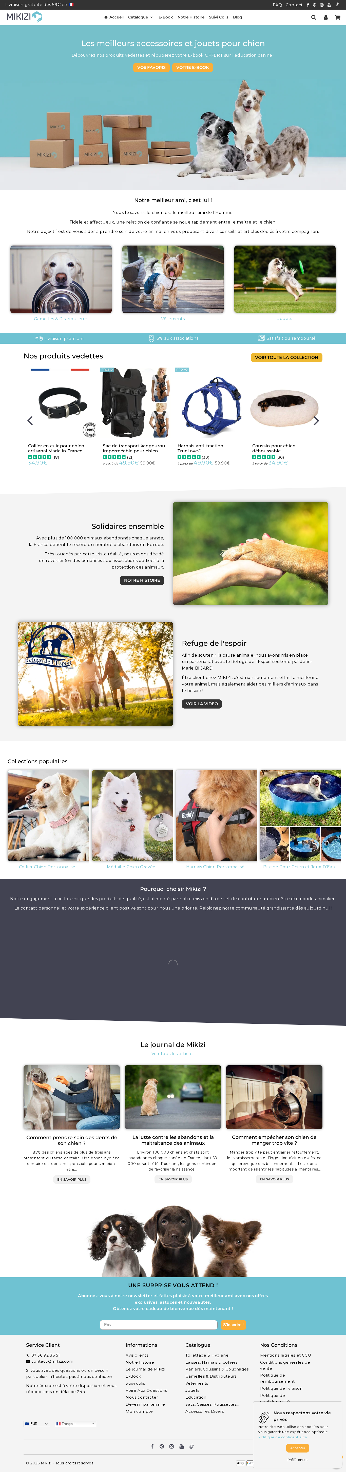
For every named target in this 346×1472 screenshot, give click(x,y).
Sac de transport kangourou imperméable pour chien (134, 448)
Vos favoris (151, 67)
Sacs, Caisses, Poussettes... (212, 1404)
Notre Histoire (191, 17)
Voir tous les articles (173, 1053)
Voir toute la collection (286, 357)
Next (316, 420)
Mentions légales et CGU (285, 1355)
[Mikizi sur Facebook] (308, 5)
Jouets (192, 1390)
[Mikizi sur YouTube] (330, 5)
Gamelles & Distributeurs (210, 1376)
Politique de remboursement (277, 1378)
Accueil (116, 17)
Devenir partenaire (145, 1404)
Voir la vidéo (202, 703)
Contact (294, 5)
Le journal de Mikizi (145, 1369)
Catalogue (138, 17)
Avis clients (137, 1355)
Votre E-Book (192, 67)
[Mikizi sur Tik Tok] (337, 5)
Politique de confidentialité (275, 1398)
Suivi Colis (218, 17)
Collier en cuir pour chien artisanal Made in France (56, 448)
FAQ (277, 5)
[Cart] (337, 17)
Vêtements (196, 1383)
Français (68, 1423)
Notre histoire (142, 580)
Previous (30, 420)
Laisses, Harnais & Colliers (211, 1362)
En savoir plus (71, 1179)
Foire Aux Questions (146, 1390)
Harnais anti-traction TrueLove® (200, 448)
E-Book (166, 17)
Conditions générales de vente (285, 1365)
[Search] (313, 17)
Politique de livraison (281, 1388)
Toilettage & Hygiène (206, 1355)
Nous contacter (142, 1397)
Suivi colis (135, 1383)
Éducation (195, 1397)
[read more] (250, 554)
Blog (237, 17)
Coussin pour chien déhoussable (274, 448)
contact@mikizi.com (52, 1361)
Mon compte (139, 1411)
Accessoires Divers (204, 1411)
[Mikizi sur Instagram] (322, 5)
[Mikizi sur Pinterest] (315, 5)
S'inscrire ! (233, 1325)
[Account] (325, 17)
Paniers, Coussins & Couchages (216, 1369)
